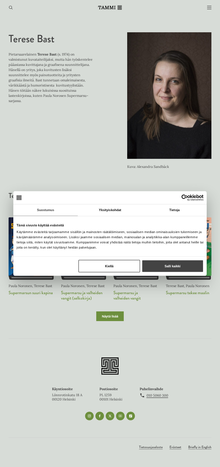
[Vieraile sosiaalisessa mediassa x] (110, 416)
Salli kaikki (172, 266)
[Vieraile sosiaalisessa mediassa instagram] (89, 416)
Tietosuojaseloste (151, 447)
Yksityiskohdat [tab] (110, 210)
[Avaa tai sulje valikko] (209, 7)
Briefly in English (199, 447)
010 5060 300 (157, 395)
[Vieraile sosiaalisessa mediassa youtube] (120, 416)
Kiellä (109, 266)
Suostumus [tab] (45, 210)
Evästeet (175, 447)
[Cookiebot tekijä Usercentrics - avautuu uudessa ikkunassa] (184, 198)
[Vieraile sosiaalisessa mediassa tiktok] (130, 416)
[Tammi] (110, 7)
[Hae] (10, 7)
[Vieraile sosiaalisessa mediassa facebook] (99, 416)
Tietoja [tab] (174, 210)
